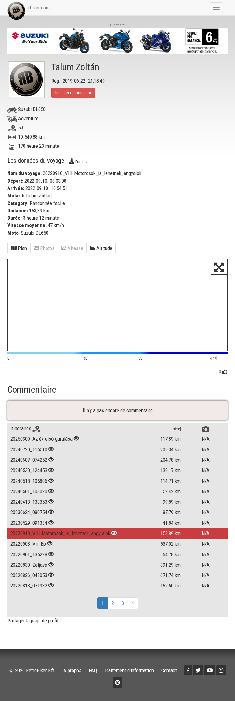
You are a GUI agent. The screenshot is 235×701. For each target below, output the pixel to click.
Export (79, 162)
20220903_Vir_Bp (28, 544)
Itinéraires (21, 428)
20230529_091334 (28, 523)
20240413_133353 (28, 502)
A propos (72, 670)
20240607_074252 (28, 460)
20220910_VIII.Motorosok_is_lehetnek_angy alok (60, 533)
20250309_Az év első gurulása (41, 439)
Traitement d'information (129, 670)
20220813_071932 (28, 586)
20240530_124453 (28, 470)
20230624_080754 (28, 512)
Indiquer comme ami (73, 92)
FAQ (93, 670)
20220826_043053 (28, 575)
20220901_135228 (28, 554)
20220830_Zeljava (28, 565)
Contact (169, 670)
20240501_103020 (28, 491)
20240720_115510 (28, 449)
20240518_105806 (28, 481)
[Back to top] (217, 683)
